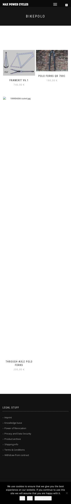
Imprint (8, 417)
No (29, 498)
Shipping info (11, 444)
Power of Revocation (15, 428)
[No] (66, 493)
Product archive (12, 439)
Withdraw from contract (16, 455)
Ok (22, 498)
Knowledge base (13, 422)
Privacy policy (43, 498)
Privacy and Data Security (17, 433)
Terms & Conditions (14, 449)
